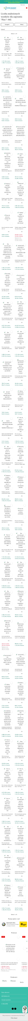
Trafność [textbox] (3, 29)
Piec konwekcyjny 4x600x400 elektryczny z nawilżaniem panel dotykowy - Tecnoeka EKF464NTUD (7, 843)
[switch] (25, 1012)
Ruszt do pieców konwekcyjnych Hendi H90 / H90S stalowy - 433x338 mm (6, 83)
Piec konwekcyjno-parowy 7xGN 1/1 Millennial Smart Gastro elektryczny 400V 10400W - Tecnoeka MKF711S (20, 815)
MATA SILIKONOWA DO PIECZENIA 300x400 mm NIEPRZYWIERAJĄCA (20, 112)
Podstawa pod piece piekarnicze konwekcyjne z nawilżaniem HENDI (20, 492)
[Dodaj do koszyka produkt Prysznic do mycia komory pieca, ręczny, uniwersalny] (24, 897)
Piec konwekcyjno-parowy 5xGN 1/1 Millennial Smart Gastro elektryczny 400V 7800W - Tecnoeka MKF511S (7, 463)
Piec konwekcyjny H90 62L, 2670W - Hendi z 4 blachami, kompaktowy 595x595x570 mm (7, 54)
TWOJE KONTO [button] (6, 1000)
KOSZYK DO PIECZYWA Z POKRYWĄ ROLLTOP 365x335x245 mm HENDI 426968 (20, 728)
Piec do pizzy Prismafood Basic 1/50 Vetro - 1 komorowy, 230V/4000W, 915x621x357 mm (20, 786)
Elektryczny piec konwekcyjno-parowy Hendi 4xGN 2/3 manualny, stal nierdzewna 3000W (20, 199)
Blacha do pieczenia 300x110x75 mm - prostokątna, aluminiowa (20, 405)
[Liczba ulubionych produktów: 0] (22, 8)
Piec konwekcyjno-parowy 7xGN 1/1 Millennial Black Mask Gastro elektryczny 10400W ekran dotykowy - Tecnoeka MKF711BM (20, 319)
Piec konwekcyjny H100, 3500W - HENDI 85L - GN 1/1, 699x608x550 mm (20, 348)
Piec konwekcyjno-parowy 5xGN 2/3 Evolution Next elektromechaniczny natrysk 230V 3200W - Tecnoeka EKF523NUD (7, 319)
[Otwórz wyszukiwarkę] (19, 8)
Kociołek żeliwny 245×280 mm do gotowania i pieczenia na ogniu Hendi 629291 (7, 290)
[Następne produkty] (24, 948)
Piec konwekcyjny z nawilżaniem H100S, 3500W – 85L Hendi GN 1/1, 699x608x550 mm (7, 872)
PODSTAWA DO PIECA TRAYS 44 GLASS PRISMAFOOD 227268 (20, 872)
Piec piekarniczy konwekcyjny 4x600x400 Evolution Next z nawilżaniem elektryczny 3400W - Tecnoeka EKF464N (7, 608)
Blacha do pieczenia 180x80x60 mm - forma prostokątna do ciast (7, 699)
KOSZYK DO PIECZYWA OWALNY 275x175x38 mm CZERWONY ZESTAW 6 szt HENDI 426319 (7, 170)
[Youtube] (15, 1009)
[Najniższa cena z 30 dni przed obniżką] (25, 238)
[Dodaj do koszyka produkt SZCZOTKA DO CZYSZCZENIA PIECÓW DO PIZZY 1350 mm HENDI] (11, 665)
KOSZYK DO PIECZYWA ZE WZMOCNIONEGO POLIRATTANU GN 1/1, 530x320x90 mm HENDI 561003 (7, 141)
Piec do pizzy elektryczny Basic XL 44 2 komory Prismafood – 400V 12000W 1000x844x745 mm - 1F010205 (7, 786)
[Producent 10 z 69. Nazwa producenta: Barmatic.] (4, 982)
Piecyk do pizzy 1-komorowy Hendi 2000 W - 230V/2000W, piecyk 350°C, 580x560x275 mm (20, 463)
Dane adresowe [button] (5, 992)
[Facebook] (13, 1009)
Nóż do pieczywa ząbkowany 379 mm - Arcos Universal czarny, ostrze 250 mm (7, 757)
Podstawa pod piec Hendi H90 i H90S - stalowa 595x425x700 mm (7, 199)
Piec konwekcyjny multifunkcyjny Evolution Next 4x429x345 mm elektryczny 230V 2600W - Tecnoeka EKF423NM (20, 579)
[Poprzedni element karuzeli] (1, 982)
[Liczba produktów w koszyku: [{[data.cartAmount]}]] (25, 8)
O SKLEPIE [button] (4, 1004)
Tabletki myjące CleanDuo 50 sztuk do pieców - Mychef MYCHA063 (20, 228)
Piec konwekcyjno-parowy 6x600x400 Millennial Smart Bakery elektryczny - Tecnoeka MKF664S (7, 579)
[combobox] (14, 29)
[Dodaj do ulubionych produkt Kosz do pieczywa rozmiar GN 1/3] (11, 212)
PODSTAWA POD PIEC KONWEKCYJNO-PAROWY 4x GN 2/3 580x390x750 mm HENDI (7, 377)
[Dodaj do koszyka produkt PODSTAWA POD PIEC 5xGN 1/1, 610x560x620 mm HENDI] (24, 632)
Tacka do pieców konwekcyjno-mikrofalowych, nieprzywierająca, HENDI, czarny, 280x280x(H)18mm (20, 141)
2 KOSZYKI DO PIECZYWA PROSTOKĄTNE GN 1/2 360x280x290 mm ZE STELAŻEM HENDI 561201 (7, 112)
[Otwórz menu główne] (2, 8)
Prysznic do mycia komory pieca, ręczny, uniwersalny (20, 901)
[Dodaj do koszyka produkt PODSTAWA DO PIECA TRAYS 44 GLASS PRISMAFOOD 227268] (24, 868)
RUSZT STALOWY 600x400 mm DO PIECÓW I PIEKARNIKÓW (6, 405)
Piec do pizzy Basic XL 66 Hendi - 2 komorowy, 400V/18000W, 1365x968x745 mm (7, 550)
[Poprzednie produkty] (4, 948)
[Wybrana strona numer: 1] (14, 34)
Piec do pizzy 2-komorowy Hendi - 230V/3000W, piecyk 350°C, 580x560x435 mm (20, 434)
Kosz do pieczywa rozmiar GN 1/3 (7, 228)
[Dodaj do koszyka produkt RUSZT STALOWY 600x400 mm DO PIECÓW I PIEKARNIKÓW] (11, 401)
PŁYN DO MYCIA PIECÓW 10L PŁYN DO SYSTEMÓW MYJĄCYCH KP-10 (7, 637)
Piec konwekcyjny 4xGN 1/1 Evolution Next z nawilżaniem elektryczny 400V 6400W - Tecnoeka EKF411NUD (20, 843)
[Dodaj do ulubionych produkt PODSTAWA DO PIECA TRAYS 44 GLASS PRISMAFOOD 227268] (25, 856)
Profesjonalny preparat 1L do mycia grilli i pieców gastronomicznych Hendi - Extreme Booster (20, 83)
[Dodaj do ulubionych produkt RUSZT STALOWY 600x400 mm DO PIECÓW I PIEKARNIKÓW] (11, 390)
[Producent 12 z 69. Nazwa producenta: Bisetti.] (21, 982)
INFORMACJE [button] (5, 996)
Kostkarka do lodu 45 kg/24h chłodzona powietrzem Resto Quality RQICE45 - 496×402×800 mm (9, 963)
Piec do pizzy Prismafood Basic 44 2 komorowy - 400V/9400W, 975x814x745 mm (7, 815)
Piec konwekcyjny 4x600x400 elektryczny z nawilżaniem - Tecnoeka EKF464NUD (7, 348)
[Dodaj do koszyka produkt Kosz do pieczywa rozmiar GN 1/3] (11, 223)
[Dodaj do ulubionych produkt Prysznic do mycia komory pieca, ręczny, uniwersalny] (25, 885)
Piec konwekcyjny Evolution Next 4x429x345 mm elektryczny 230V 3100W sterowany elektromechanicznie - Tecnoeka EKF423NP (7, 261)
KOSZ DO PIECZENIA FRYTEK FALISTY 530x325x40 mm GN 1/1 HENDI (20, 170)
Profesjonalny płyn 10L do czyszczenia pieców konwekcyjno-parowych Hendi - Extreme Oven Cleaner (20, 377)
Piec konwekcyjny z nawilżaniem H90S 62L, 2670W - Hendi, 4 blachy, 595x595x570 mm (20, 54)
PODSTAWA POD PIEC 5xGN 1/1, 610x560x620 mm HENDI (20, 637)
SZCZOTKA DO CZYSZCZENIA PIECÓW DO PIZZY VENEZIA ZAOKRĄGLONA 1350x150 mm (19, 670)
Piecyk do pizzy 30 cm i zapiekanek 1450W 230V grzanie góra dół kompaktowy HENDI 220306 (20, 608)
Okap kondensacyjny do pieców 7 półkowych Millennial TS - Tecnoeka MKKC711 (20, 757)
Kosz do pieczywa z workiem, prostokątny (19, 521)
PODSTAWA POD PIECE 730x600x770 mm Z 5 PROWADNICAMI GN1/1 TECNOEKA (20, 261)
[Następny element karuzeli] (26, 982)
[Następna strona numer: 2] (22, 34)
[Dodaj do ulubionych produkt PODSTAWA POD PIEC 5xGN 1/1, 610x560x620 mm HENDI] (25, 621)
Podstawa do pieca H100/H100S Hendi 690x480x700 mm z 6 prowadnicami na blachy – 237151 (7, 492)
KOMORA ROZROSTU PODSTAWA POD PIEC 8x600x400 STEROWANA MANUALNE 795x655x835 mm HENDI (7, 728)
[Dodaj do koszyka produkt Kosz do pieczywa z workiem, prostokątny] (24, 517)
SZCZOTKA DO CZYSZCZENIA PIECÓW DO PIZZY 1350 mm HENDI (6, 670)
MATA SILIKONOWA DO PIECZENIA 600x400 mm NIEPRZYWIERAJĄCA (7, 434)
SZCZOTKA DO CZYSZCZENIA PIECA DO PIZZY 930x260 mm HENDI (20, 290)
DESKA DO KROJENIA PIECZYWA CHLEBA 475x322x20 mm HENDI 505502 (20, 699)
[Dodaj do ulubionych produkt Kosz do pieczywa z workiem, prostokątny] (25, 505)
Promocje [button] (14, 933)
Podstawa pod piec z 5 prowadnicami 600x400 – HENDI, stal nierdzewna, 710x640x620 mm (7, 901)
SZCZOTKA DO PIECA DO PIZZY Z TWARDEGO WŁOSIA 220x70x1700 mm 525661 (7, 521)
